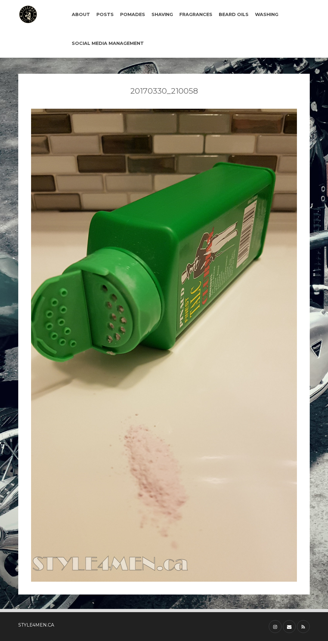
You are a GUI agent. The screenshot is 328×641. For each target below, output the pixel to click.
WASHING (266, 14)
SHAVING (162, 14)
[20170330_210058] (164, 345)
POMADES (132, 14)
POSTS (105, 14)
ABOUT (81, 14)
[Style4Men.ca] (38, 14)
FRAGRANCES (195, 14)
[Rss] (303, 626)
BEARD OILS (234, 14)
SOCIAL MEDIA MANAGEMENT (108, 43)
